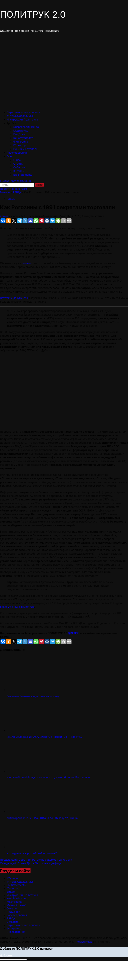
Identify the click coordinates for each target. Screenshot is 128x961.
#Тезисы (18, 171)
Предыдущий (36, 859)
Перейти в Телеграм (13, 188)
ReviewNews (84, 941)
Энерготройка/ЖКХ (26, 127)
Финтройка (20, 141)
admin (4, 216)
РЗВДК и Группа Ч (25, 149)
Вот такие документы (14, 298)
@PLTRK (73, 633)
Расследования (17, 152)
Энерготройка (16, 931)
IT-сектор (19, 145)
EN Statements (22, 174)
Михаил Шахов (16, 905)
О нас (10, 156)
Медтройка (20, 130)
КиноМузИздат (23, 138)
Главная (5, 192)
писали (26, 263)
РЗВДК (17, 192)
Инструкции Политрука (22, 119)
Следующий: (31, 863)
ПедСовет (20, 134)
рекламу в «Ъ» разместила (17, 607)
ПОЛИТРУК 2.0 (33, 14)
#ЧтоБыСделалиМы (20, 115)
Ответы (18, 163)
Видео (11, 891)
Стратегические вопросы (23, 112)
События (19, 167)
